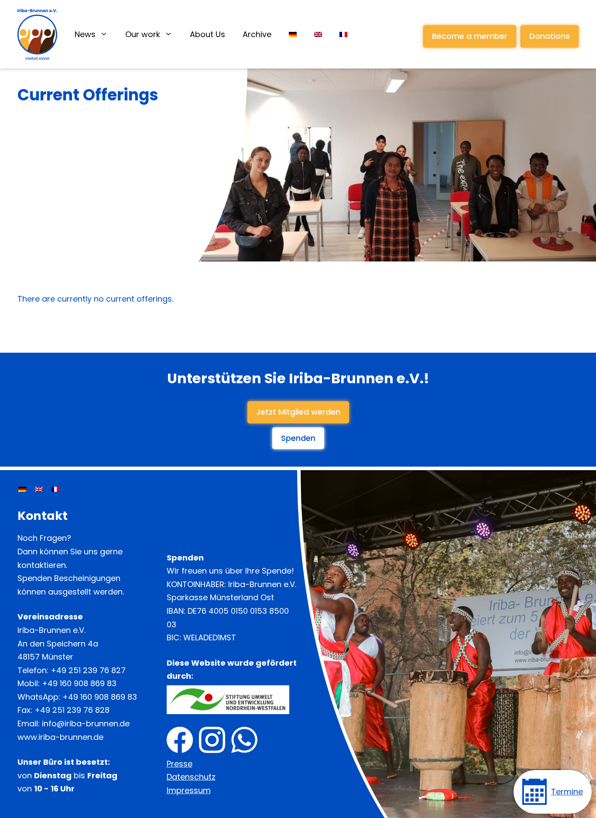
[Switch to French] (343, 34)
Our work (142, 34)
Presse (179, 763)
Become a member (469, 36)
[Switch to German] (292, 34)
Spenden (298, 438)
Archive (257, 34)
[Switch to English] (39, 489)
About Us (207, 34)
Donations (549, 36)
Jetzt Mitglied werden (298, 411)
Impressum (189, 790)
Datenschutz (191, 776)
